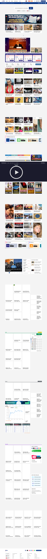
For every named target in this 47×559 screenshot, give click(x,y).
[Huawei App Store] (7, 558)
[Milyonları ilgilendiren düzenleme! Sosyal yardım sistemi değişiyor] (14, 52)
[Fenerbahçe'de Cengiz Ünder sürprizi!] (7, 52)
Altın (22, 405)
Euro (19, 405)
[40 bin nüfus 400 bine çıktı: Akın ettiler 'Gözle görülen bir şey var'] (5, 52)
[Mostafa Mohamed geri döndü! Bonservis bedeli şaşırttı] (25, 52)
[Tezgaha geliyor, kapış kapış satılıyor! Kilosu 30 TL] (28, 235)
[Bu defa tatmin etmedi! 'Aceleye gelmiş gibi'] (9, 292)
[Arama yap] (34, 1)
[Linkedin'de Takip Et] (37, 448)
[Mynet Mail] (45, 3)
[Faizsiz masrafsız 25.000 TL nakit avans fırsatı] (37, 90)
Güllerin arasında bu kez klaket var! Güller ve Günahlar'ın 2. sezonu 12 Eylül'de (9, 518)
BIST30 (13, 405)
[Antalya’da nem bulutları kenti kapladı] (33, 312)
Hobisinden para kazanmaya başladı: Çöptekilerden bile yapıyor (18, 536)
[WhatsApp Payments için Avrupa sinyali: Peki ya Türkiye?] (19, 513)
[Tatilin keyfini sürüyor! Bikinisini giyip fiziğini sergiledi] (18, 494)
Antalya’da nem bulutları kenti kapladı (39, 312)
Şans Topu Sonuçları (37, 483)
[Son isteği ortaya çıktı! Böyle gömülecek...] (6, 52)
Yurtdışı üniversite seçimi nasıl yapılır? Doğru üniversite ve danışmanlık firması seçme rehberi (37, 527)
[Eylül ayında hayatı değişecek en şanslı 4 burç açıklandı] (9, 120)
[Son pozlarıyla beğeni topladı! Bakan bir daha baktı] (18, 467)
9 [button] (19, 272)
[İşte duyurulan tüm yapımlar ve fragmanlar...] (19, 225)
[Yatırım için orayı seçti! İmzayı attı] (26, 457)
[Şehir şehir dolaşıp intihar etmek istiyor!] (28, 216)
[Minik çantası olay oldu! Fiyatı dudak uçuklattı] (26, 471)
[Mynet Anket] (32, 1)
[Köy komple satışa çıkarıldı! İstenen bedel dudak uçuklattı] (26, 395)
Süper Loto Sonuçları (37, 481)
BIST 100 (8, 407)
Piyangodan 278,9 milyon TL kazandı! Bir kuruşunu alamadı (39, 297)
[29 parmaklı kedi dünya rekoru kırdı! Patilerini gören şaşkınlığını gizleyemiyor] (12, 52)
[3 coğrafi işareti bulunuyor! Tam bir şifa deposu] (27, 417)
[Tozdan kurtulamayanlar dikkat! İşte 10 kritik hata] (19, 90)
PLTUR (15, 429)
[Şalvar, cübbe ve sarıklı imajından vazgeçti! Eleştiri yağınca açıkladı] (20, 52)
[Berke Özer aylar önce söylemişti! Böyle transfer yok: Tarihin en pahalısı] (9, 340)
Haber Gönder (39, 550)
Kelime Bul (36, 554)
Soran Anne (36, 555)
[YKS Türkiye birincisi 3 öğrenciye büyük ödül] (9, 52)
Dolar (16, 405)
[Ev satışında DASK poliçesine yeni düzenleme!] (21, 52)
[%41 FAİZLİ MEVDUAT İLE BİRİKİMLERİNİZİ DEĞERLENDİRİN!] (19, 52)
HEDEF (15, 430)
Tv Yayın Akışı (33, 460)
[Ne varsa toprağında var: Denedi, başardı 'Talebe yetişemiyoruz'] (28, 522)
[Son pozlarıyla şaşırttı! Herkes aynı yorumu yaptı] (37, 230)
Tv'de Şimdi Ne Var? (34, 461)
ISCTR (23, 428)
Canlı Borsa (40, 381)
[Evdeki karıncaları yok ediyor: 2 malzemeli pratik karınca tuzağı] (28, 81)
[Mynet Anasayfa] (3, 1)
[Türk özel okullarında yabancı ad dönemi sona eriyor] (15, 52)
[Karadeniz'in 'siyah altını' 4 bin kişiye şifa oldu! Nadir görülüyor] (28, 225)
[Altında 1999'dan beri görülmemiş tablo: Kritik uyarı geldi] (26, 287)
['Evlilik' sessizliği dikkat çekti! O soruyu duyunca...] (26, 494)
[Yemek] (29, 1)
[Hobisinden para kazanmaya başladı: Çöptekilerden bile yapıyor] (19, 532)
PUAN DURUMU (33, 334)
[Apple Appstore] (7, 556)
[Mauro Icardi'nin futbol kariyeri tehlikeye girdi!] (11, 52)
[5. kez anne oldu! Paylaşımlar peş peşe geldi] (26, 310)
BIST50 (10, 405)
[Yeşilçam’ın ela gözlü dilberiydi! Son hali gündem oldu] (9, 452)
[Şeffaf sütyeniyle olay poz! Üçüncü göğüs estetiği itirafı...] (9, 86)
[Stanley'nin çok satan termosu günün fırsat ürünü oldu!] (19, 235)
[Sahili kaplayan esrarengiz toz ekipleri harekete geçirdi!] (28, 90)
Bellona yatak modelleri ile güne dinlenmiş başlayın (37, 517)
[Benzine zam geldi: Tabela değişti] (18, 306)
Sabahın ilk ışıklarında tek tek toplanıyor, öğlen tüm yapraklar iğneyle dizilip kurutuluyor (39, 401)
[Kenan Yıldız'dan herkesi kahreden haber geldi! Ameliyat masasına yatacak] (18, 355)
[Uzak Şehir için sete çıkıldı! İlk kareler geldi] (9, 467)
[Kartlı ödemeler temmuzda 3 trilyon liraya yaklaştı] (9, 532)
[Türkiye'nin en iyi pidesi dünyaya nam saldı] (26, 297)
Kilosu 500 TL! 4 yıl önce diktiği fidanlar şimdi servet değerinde (28, 518)
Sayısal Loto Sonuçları (37, 479)
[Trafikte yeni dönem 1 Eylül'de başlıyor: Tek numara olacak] (16, 52)
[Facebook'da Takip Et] (32, 448)
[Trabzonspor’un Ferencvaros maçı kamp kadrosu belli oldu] (18, 364)
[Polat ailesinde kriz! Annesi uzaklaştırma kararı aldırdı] (9, 225)
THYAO (23, 427)
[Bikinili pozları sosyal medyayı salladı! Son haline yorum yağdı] (18, 485)
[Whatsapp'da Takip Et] (40, 448)
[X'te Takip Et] (27, 550)
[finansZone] (36, 157)
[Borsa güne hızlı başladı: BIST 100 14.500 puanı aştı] (9, 306)
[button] (29, 45)
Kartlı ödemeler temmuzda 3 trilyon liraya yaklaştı (9, 536)
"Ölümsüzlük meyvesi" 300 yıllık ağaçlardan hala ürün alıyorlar (39, 318)
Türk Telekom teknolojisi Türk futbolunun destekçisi (37, 536)
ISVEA (6, 428)
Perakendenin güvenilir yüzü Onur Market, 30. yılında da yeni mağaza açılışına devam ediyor (18, 527)
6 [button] (14, 272)
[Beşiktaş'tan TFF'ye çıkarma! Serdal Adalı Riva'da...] (26, 345)
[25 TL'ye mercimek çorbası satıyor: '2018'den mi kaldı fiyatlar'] (9, 129)
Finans (13, 555)
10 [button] (21, 272)
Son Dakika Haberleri (14, 553)
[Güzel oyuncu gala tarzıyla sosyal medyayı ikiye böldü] (9, 211)
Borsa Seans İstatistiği (29, 553)
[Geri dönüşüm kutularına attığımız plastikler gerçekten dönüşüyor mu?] (18, 287)
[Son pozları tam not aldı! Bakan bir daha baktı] (18, 457)
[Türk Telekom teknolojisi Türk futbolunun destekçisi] (37, 532)
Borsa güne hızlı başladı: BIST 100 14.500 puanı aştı (39, 415)
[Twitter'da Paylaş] (37, 492)
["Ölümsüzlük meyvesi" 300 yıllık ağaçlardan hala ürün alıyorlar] (33, 317)
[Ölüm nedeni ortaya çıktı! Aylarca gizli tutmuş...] (28, 120)
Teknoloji (21, 553)
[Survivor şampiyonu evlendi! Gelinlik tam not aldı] (9, 489)
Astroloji (21, 555)
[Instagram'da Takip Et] (35, 448)
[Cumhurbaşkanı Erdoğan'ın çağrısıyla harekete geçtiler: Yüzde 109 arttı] (27, 408)
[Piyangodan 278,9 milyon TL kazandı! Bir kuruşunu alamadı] (33, 297)
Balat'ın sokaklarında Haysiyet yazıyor (27, 536)
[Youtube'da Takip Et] (38, 448)
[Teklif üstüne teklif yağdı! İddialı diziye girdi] (26, 448)
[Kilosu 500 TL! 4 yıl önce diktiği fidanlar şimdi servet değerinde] (28, 513)
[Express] (30, 1)
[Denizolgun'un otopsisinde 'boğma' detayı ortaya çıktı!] (27, 52)
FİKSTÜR (39, 334)
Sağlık (20, 554)
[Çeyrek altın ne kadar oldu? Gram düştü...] (19, 207)
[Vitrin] (27, 1)
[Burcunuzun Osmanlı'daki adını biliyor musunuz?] (37, 216)
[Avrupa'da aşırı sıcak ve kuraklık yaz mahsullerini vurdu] (18, 315)
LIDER (14, 428)
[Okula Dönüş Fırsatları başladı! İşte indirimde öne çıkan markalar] (19, 216)
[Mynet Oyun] (19, 71)
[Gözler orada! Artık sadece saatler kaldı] (9, 390)
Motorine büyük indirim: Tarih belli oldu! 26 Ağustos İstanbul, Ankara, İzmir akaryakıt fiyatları (39, 395)
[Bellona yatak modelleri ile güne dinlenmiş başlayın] (37, 513)
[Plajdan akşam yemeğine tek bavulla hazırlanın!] (37, 207)
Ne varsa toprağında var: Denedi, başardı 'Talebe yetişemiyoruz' (28, 527)
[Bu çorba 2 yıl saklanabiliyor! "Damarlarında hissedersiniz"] (9, 315)
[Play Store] (7, 554)
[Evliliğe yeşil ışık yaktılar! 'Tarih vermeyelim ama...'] (18, 476)
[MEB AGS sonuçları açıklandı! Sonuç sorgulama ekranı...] (37, 81)
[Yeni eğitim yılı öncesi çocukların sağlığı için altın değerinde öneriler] (19, 129)
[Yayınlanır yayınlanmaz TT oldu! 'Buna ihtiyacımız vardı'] (9, 476)
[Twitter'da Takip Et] (34, 448)
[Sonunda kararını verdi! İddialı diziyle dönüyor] (26, 485)
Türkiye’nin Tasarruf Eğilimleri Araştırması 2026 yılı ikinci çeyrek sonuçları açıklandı (9, 527)
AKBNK (23, 429)
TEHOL (15, 427)
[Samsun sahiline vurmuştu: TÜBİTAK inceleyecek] (9, 235)
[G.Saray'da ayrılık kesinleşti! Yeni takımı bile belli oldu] (28, 129)
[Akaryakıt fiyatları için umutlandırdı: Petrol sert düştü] (28, 207)
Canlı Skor (40, 332)
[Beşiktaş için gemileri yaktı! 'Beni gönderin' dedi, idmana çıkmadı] (26, 359)
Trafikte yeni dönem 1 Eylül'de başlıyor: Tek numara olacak (39, 405)
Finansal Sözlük (29, 555)
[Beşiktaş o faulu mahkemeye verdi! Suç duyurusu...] (9, 364)
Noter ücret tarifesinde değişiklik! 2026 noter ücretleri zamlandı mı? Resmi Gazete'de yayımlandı (39, 411)
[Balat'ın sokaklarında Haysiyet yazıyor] (28, 532)
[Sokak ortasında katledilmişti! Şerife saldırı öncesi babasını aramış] (22, 52)
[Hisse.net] (9, 71)
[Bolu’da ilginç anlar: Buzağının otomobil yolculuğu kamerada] (33, 307)
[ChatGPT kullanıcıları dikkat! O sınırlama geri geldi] (19, 120)
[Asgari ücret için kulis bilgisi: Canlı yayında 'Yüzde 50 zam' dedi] (26, 385)
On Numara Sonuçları (37, 485)
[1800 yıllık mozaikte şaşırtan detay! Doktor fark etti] (37, 124)
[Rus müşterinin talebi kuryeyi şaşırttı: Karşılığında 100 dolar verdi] (13, 52)
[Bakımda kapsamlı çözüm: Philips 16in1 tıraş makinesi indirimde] (18, 297)
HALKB (6, 429)
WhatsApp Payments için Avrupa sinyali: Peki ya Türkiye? (18, 518)
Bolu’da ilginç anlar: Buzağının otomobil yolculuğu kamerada (39, 308)
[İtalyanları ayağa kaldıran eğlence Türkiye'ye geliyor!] (33, 302)
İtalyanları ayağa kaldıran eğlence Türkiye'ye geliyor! (39, 302)
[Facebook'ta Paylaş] (35, 492)
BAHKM (6, 430)
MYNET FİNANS (10, 66)
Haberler (13, 554)
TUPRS (23, 430)
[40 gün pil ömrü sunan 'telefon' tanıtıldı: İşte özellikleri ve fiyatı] (19, 81)
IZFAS (6, 427)
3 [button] (9, 272)
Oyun (35, 553)
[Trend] (26, 1)
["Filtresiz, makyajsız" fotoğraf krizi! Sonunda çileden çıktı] (18, 448)
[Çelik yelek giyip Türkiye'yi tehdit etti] (29, 52)
